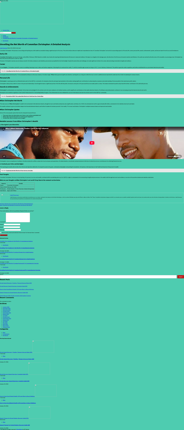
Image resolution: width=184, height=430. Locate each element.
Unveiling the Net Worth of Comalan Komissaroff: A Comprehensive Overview (19, 263)
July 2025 (5, 315)
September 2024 (7, 318)
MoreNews (19, 429)
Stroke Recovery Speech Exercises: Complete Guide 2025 (13, 286)
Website (2, 229)
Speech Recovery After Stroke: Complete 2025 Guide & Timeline (15, 295)
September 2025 (7, 312)
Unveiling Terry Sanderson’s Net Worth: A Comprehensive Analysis (16, 241)
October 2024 (6, 317)
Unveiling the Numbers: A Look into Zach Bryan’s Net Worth (16, 205)
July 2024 (5, 321)
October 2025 (6, 311)
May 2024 (5, 323)
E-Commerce (6, 334)
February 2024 (6, 327)
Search (1, 274)
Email (1, 227)
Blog (4, 332)
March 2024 (5, 325)
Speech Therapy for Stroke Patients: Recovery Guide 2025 (14, 292)
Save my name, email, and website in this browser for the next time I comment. (21, 232)
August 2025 (6, 314)
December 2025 (6, 308)
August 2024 (6, 320)
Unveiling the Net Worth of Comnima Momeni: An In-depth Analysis (16, 252)
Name (2, 224)
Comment (3, 222)
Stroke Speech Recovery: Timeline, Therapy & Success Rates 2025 (16, 283)
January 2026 (6, 307)
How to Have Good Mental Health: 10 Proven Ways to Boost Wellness (17, 289)
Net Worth (5, 40)
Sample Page (6, 30)
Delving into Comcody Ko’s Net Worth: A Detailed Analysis (16, 203)
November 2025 (7, 310)
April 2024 (5, 324)
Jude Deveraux (3, 48)
